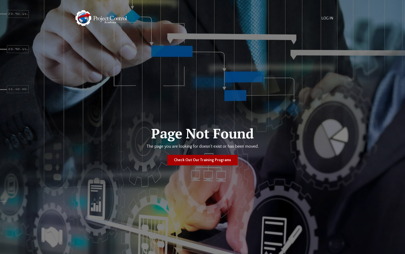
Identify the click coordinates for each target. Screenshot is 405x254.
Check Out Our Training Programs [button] (202, 160)
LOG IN (327, 18)
